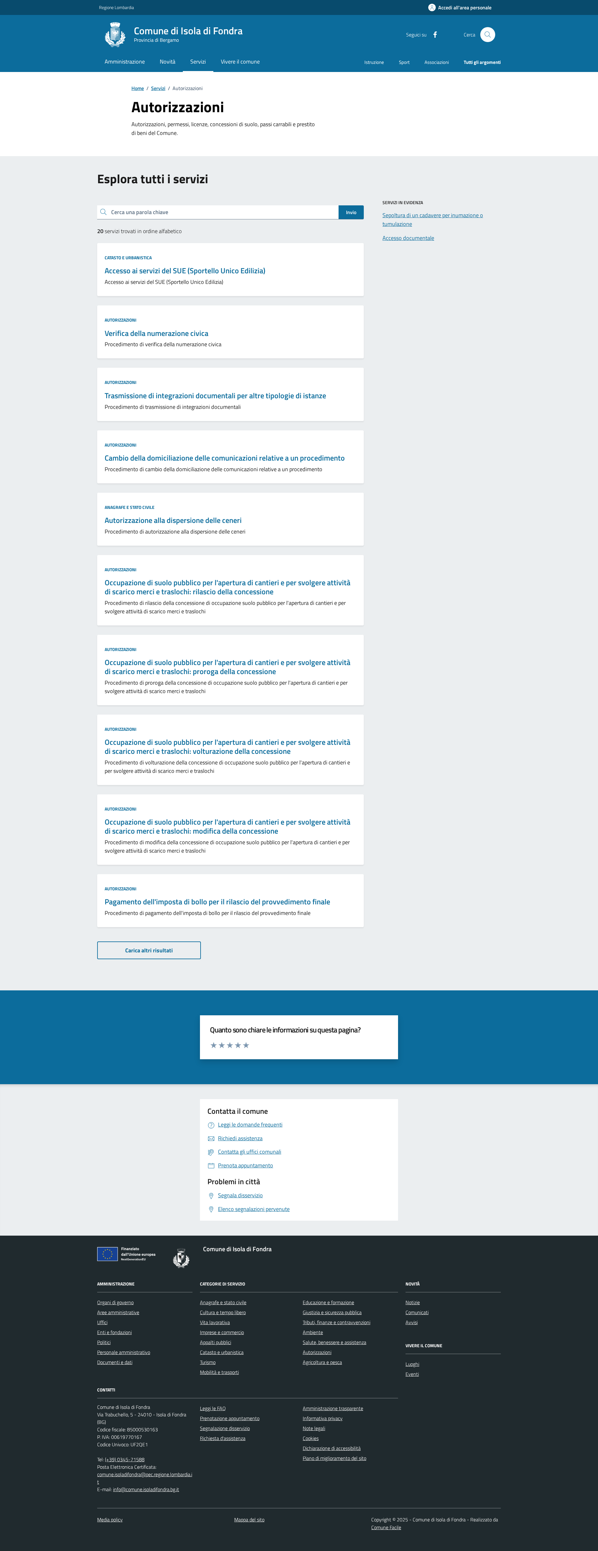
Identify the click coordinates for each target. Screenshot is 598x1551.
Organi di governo (115, 1302)
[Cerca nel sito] (487, 34)
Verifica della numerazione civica (156, 333)
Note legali (314, 1428)
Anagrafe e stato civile (129, 507)
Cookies (311, 1438)
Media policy (110, 1519)
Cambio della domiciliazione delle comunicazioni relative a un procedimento (225, 457)
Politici (104, 1342)
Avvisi (412, 1322)
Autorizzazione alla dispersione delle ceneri (173, 520)
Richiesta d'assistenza (222, 1438)
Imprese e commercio (222, 1332)
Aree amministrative (118, 1312)
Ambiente (313, 1332)
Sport (404, 62)
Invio (351, 212)
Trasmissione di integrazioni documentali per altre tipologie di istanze (215, 395)
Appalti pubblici (215, 1342)
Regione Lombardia (116, 7)
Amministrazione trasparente (333, 1408)
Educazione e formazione (328, 1302)
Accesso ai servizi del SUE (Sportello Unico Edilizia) (185, 270)
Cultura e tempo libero (223, 1312)
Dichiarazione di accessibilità (332, 1448)
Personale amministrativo (123, 1352)
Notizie (413, 1302)
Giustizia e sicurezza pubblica (332, 1312)
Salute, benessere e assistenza (334, 1342)
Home (137, 88)
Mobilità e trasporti (219, 1372)
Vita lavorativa (215, 1322)
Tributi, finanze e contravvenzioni (336, 1322)
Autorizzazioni (120, 320)
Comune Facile (386, 1527)
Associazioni (437, 62)
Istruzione (374, 62)
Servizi (158, 88)
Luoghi (412, 1364)
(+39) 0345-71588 (125, 1459)
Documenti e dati (114, 1362)
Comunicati (417, 1312)
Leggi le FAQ (213, 1408)
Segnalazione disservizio (225, 1428)
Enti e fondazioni (114, 1332)
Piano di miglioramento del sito (334, 1458)
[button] (460, 7)
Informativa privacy (323, 1418)
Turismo (208, 1362)
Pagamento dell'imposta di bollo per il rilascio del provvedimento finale (217, 901)
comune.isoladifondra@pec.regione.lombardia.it (144, 1478)
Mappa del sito (249, 1519)
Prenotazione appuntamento (229, 1418)
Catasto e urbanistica (128, 257)
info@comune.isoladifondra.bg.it (146, 1489)
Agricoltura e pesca (322, 1362)
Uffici (102, 1322)
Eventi (412, 1374)
